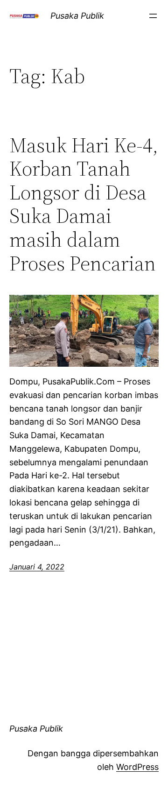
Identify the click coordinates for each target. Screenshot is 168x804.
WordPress (137, 767)
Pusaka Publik (77, 16)
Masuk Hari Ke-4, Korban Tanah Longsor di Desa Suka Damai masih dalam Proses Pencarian (83, 205)
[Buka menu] (153, 15)
